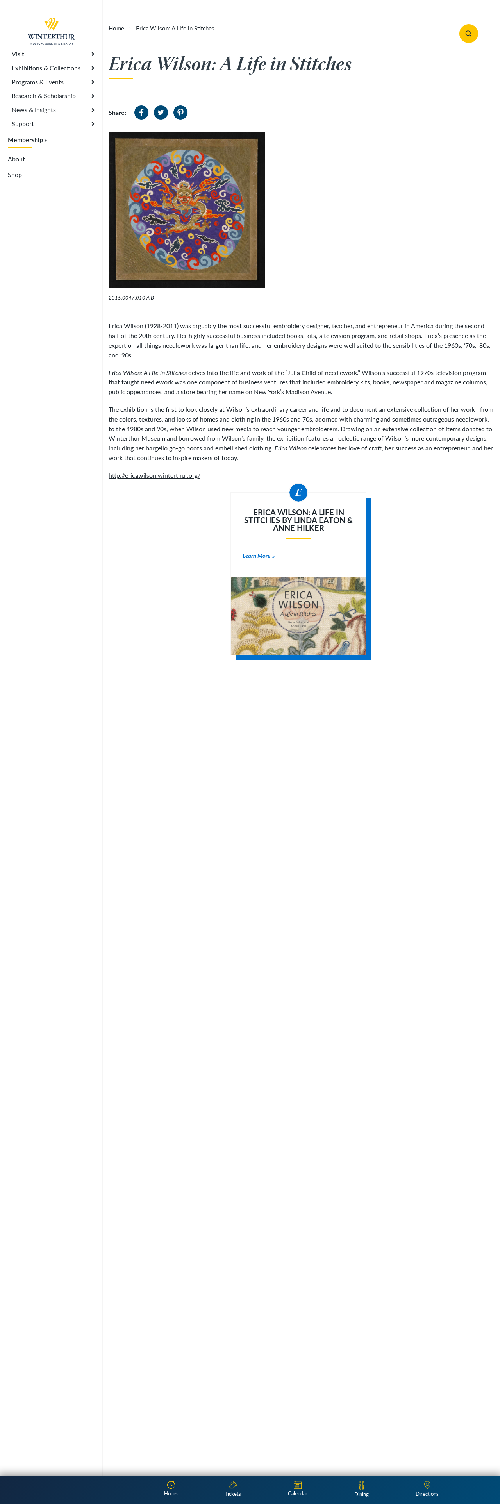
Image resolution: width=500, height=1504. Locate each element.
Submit (125, 834)
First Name (116, 688)
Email (110, 755)
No (111, 808)
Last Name (114, 722)
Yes (112, 798)
